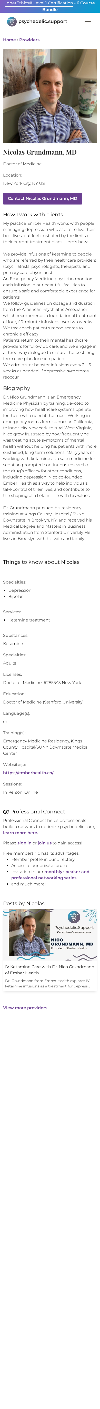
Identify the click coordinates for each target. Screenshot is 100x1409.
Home (9, 39)
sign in (24, 843)
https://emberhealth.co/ (28, 772)
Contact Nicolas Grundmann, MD (42, 198)
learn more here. (20, 832)
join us (45, 843)
